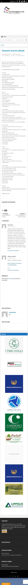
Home (2, 45)
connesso (10, 278)
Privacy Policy (14, 572)
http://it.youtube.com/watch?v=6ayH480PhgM (15, 264)
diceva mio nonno (5, 553)
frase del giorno (5, 564)
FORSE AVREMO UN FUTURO (6, 215)
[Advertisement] (14, 24)
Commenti (13, 55)
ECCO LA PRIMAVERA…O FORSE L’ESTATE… (21, 215)
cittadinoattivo (12, 312)
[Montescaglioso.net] (14, 10)
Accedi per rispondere (13, 250)
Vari (5, 210)
